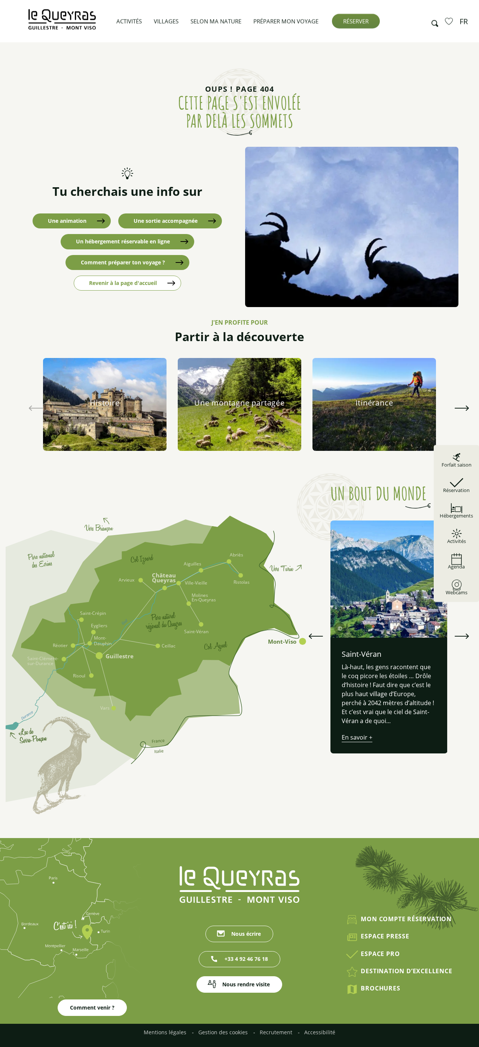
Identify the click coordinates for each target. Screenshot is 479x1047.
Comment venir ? (92, 1007)
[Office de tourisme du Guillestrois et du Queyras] (62, 23)
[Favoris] (450, 21)
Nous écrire (246, 933)
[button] (432, 21)
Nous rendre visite (246, 984)
